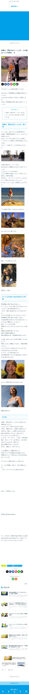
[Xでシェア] (2, 84)
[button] (17, 84)
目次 (12, 109)
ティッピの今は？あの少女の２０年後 (15, 114)
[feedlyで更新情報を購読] (13, 579)
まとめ (7, 117)
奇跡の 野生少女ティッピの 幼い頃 (15, 112)
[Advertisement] (14, 25)
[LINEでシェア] (14, 84)
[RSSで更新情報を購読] (16, 579)
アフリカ (10, 565)
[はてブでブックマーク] (8, 84)
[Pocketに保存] (11, 84)
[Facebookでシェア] (5, 84)
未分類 (4, 565)
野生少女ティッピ (18, 565)
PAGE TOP (15, 683)
